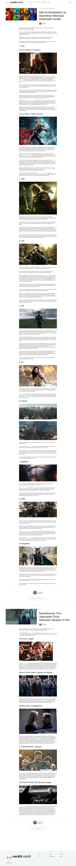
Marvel (42, 27)
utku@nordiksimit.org (9, 862)
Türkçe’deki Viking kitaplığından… (35, 580)
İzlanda (20, 634)
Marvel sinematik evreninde (24, 487)
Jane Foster (54, 173)
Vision (52, 168)
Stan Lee (55, 78)
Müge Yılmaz (44, 23)
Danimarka (44, 632)
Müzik (40, 854)
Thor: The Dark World (27, 531)
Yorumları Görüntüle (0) (37, 598)
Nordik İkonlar (45, 8)
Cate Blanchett (50, 345)
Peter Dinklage (28, 537)
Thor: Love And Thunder (41, 173)
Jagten (23, 665)
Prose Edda (47, 275)
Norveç (49, 632)
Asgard (30, 446)
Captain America (47, 168)
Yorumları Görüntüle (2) (37, 828)
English (61, 856)
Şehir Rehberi (51, 856)
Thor (44, 77)
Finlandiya (53, 632)
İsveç (47, 632)
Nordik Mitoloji (52, 8)
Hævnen (20, 773)
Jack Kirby (22, 79)
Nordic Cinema (32, 632)
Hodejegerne (38, 738)
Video (40, 856)
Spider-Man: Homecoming (28, 154)
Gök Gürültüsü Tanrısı (31, 100)
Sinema (50, 854)
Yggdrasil (20, 483)
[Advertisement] (38, 843)
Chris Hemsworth (49, 76)
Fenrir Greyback (49, 333)
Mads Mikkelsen (25, 663)
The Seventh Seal (22, 806)
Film (40, 8)
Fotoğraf (61, 854)
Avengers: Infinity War (28, 396)
